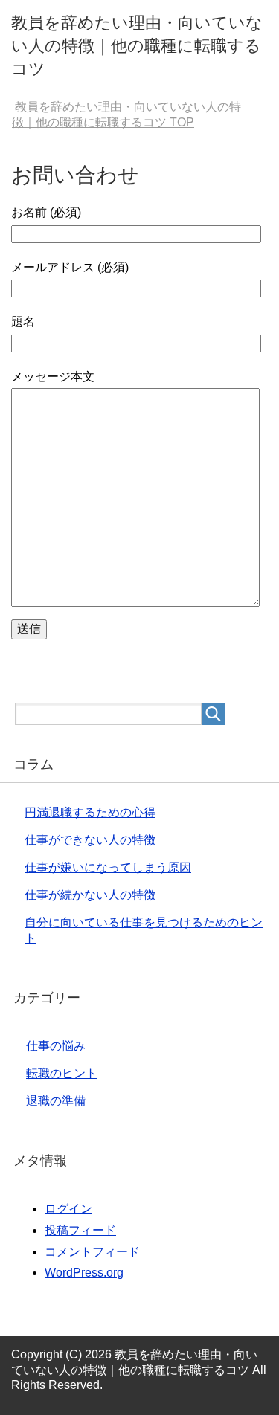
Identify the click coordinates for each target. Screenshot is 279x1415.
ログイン (68, 1208)
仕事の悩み (56, 1046)
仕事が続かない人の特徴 (90, 895)
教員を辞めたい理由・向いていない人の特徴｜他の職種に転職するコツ (137, 45)
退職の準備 (56, 1101)
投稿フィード (80, 1230)
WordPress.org (84, 1272)
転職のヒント (61, 1073)
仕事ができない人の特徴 (90, 840)
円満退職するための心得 (90, 812)
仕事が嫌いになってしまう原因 (108, 867)
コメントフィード (92, 1251)
